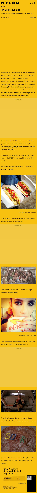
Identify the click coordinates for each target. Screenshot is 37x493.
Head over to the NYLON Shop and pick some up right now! (17, 158)
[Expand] (28, 477)
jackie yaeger (6, 17)
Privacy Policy (11, 488)
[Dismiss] (34, 477)
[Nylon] (10, 3)
